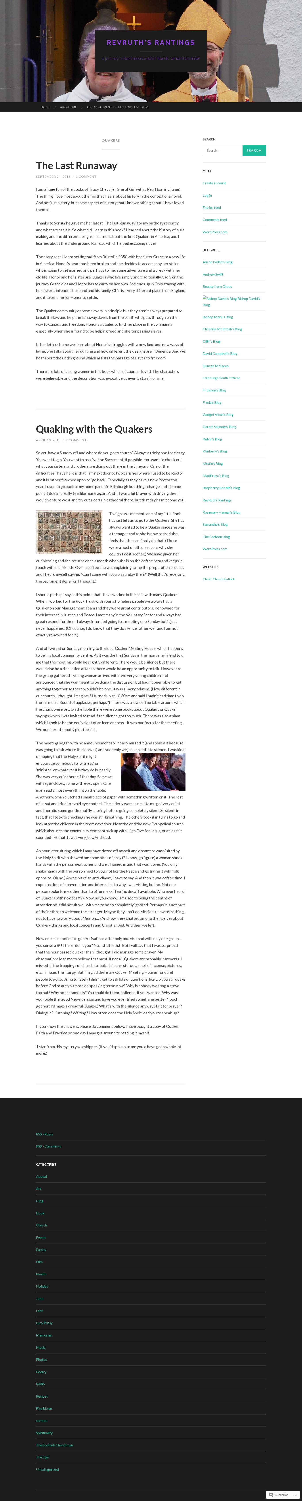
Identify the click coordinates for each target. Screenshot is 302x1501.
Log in (207, 195)
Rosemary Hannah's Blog (222, 512)
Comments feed (215, 219)
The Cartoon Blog (216, 537)
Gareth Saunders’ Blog (219, 426)
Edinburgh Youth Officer (221, 378)
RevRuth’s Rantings (217, 500)
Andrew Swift (213, 274)
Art (38, 1188)
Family (41, 1249)
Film (39, 1262)
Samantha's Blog (215, 524)
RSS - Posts (44, 1134)
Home (45, 107)
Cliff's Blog (211, 341)
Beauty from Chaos (217, 286)
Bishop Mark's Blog (218, 317)
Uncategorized (47, 1469)
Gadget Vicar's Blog (218, 414)
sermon (41, 1420)
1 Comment (86, 176)
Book (40, 1213)
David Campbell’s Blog (220, 353)
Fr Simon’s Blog (214, 390)
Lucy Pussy (44, 1323)
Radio (40, 1384)
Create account (214, 183)
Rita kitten (44, 1408)
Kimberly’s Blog (215, 451)
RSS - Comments (48, 1146)
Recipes (42, 1396)
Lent (39, 1310)
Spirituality (44, 1433)
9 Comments (77, 440)
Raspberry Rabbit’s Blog (221, 488)
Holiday (42, 1286)
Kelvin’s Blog (212, 439)
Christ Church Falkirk (219, 579)
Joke (39, 1298)
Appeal (41, 1176)
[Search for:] (234, 150)
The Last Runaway (76, 165)
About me (68, 107)
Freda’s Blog (212, 402)
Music (41, 1347)
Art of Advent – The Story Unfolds (118, 107)
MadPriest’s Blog (216, 475)
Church (41, 1225)
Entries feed (212, 207)
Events (41, 1237)
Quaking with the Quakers (94, 429)
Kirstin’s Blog (213, 463)
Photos (41, 1359)
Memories (44, 1335)
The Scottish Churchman (54, 1445)
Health (41, 1274)
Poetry (41, 1372)
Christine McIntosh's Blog (222, 329)
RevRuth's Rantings (151, 42)
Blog (39, 1201)
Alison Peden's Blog (218, 262)
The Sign (42, 1457)
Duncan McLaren (216, 366)
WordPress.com (215, 232)
